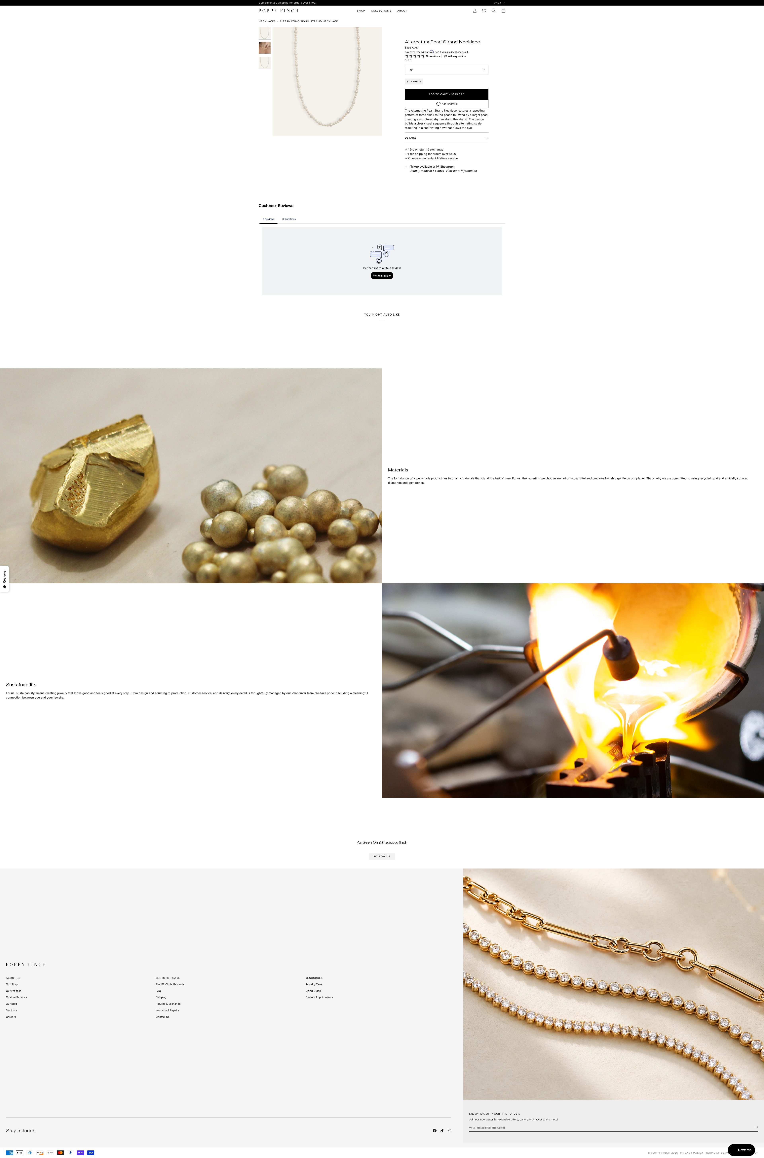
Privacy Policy (692, 1152)
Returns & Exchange (168, 1003)
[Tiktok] (442, 1130)
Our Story (12, 984)
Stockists (11, 1010)
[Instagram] (449, 1130)
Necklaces (267, 21)
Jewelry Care (313, 984)
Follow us (382, 856)
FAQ (158, 990)
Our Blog (11, 1003)
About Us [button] (13, 977)
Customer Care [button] (168, 977)
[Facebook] (435, 1130)
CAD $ (498, 2)
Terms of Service (719, 1152)
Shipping (161, 997)
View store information (461, 170)
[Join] (754, 1127)
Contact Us (163, 1016)
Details (411, 137)
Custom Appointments (319, 997)
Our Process (13, 990)
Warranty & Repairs (167, 1010)
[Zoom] (327, 81)
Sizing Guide (313, 990)
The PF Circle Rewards (170, 984)
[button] (361, 11)
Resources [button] (314, 977)
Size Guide (414, 81)
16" (411, 69)
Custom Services (16, 997)
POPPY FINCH (660, 1152)
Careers (11, 1016)
